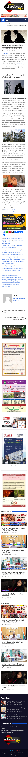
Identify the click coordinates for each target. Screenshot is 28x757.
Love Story (5, 53)
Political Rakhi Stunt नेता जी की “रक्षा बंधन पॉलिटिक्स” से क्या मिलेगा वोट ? (17, 702)
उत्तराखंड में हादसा (5, 279)
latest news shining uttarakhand (9, 256)
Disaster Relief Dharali (7, 249)
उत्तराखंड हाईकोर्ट (19, 279)
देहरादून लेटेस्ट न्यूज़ (6, 282)
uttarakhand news (16, 270)
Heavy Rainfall (5, 252)
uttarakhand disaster (18, 268)
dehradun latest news (7, 241)
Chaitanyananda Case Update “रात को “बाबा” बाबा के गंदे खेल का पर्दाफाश (14, 318)
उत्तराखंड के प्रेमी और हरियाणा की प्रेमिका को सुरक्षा (11, 277)
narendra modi (13, 259)
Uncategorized (6, 522)
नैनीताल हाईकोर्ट (18, 63)
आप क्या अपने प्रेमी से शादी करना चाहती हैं (9, 275)
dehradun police (6, 243)
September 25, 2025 (8, 50)
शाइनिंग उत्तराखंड (16, 284)
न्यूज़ (19, 282)
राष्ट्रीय (4, 524)
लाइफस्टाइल (12, 524)
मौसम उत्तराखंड (5, 284)
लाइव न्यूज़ (10, 284)
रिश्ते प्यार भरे (8, 524)
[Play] (4, 337)
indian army (17, 252)
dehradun (20, 238)
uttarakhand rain (6, 273)
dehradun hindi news (18, 240)
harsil (19, 250)
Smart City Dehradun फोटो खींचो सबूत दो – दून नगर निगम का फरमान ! (16, 708)
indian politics (5, 254)
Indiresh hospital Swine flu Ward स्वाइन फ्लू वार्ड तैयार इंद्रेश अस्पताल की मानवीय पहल (17, 715)
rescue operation (20, 261)
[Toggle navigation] (7, 20)
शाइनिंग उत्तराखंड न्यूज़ (6, 286)
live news (19, 257)
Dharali (20, 245)
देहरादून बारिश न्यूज (14, 281)
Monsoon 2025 (5, 259)
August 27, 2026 (7, 532)
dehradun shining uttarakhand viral (10, 245)
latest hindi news (13, 254)
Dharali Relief (5, 247)
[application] (14, 331)
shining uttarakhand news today (9, 266)
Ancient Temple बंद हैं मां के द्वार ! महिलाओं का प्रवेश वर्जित (15, 311)
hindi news (11, 252)
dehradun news (16, 241)
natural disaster (20, 259)
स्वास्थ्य (16, 524)
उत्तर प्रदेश (12, 522)
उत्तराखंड (16, 522)
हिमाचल (20, 524)
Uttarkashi (13, 273)
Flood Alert (4, 250)
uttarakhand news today (19, 272)
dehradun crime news (7, 240)
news (3, 261)
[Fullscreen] (24, 337)
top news (4, 268)
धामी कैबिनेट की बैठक (14, 282)
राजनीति (23, 522)
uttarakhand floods (6, 270)
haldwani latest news (13, 250)
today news (20, 266)
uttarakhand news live (7, 272)
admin (17, 50)
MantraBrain (19, 755)
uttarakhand (10, 268)
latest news (20, 254)
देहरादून (9, 281)
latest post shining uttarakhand (9, 257)
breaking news (8, 238)
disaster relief (12, 247)
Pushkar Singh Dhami (10, 261)
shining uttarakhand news (8, 265)
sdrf (3, 263)
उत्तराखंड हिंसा (5, 281)
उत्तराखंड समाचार (12, 279)
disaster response (17, 249)
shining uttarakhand (9, 263)
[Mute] (21, 337)
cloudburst (14, 238)
